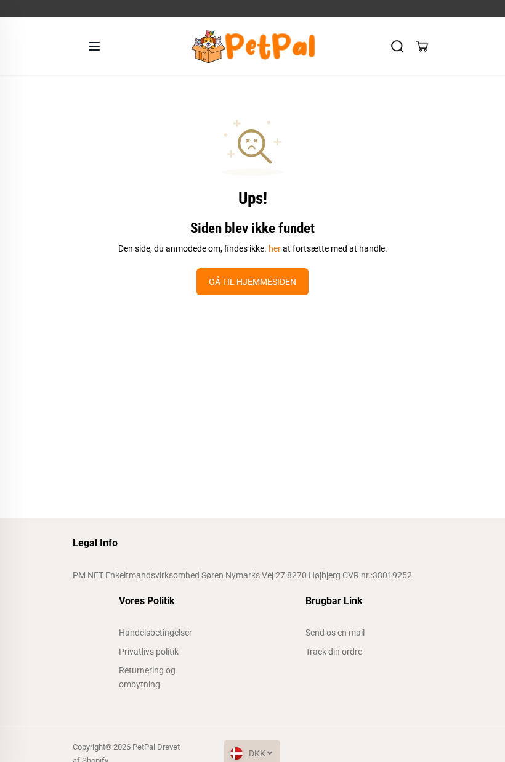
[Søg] (397, 46)
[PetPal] (249, 46)
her (275, 248)
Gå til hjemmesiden (252, 282)
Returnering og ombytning (147, 677)
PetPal (143, 747)
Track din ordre (333, 652)
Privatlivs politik (149, 652)
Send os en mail (335, 632)
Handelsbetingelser (155, 632)
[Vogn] (422, 46)
